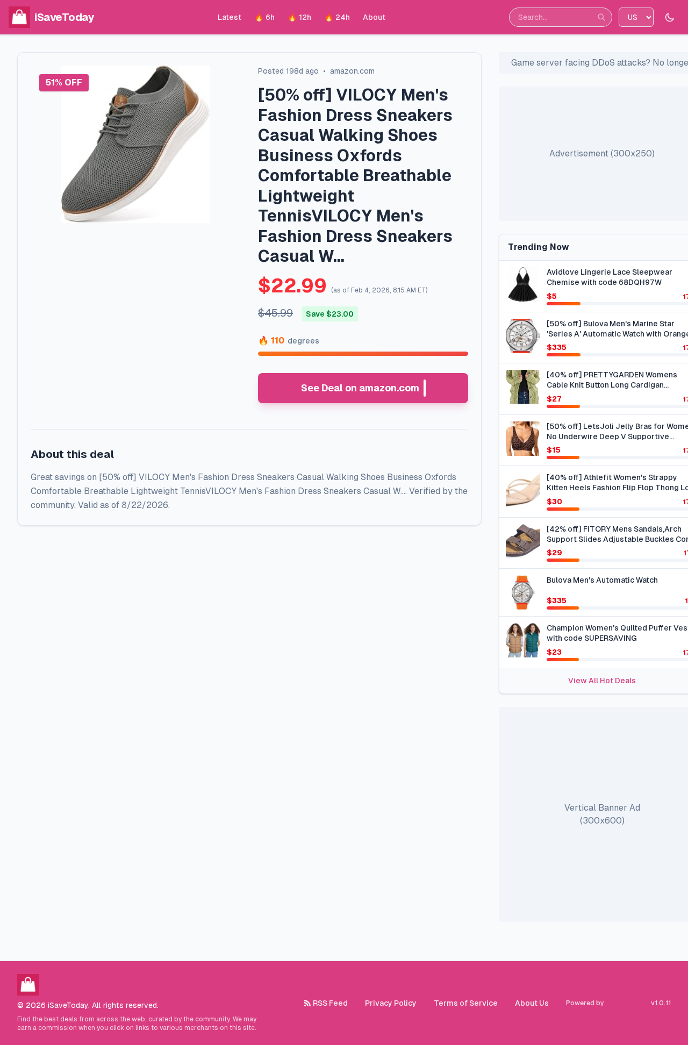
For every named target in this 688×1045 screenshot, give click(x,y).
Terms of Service (466, 1003)
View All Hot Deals (602, 680)
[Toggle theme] (669, 17)
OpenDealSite (627, 1003)
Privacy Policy (391, 1003)
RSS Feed (330, 1003)
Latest (229, 17)
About (374, 17)
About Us (532, 1003)
